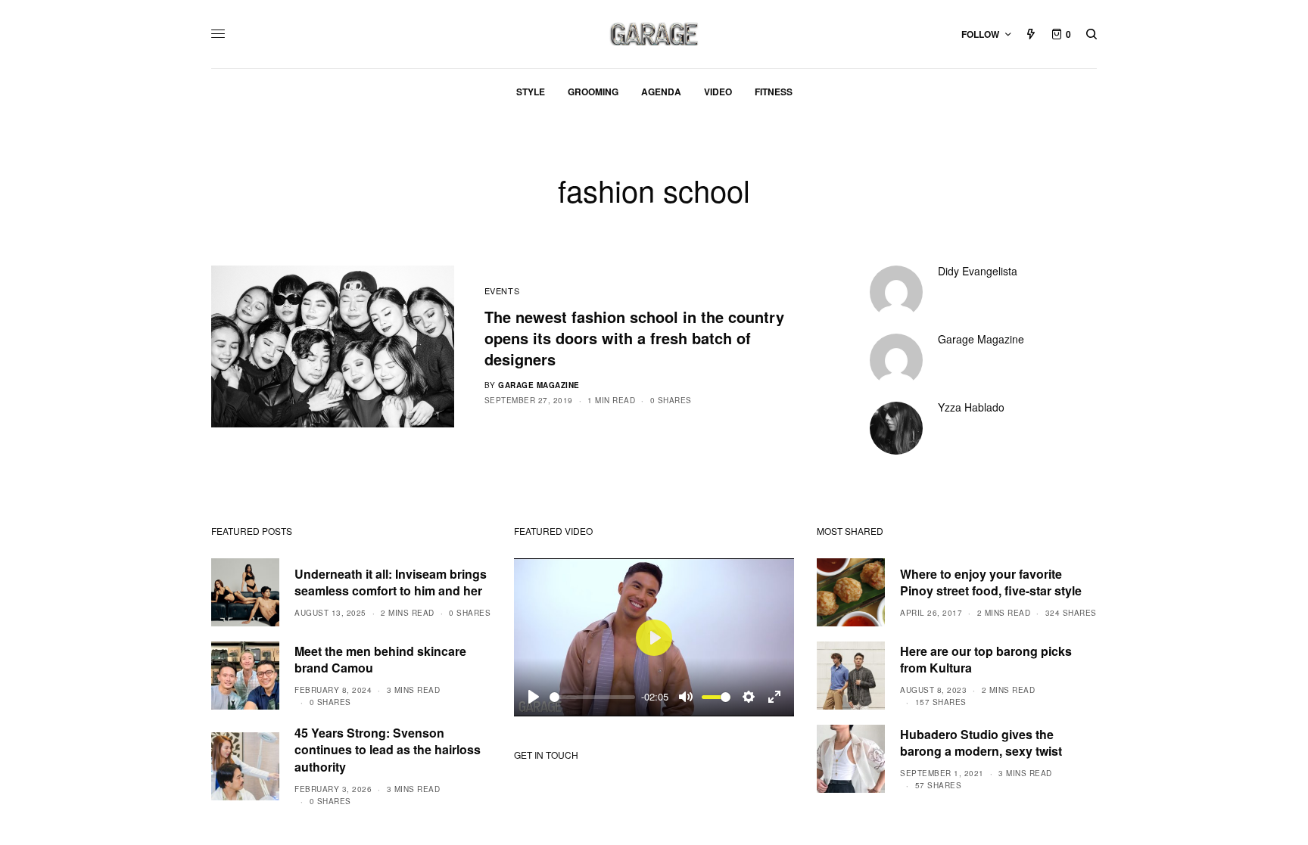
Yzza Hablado (971, 407)
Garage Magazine (539, 385)
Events (501, 290)
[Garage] (654, 34)
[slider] (592, 697)
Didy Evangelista (977, 271)
